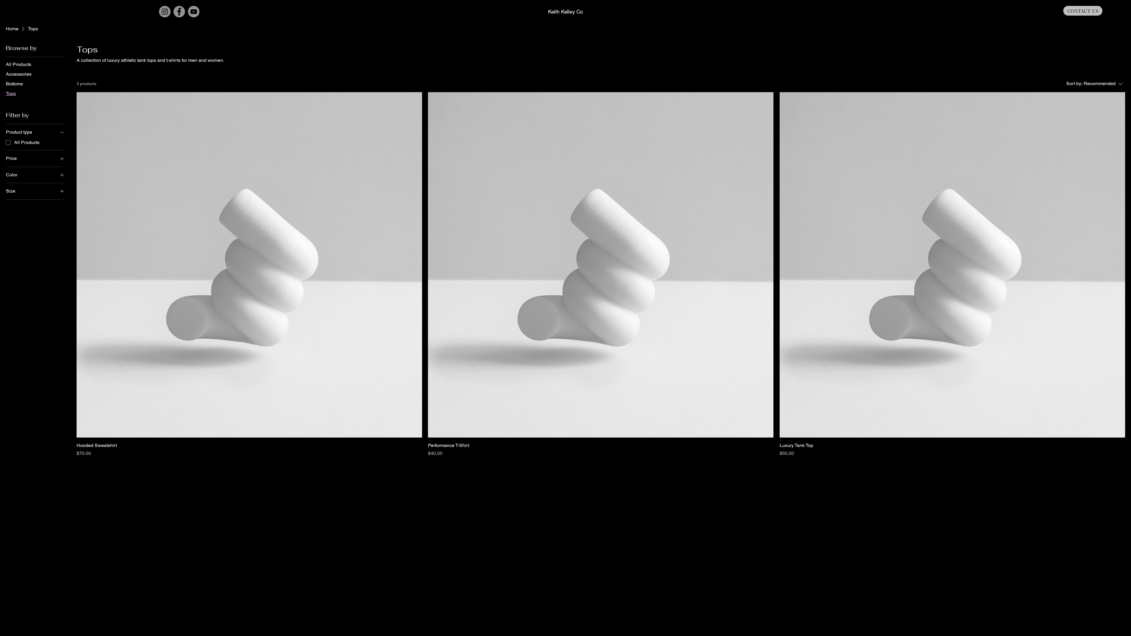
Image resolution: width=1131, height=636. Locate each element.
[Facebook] (179, 11)
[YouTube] (193, 11)
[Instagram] (165, 11)
